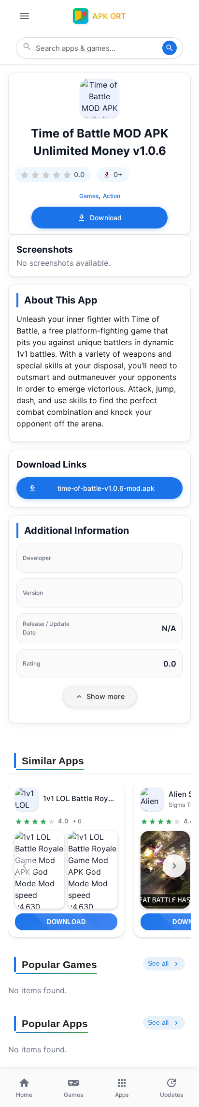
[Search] (169, 48)
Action (111, 195)
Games (89, 195)
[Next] (174, 866)
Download (106, 217)
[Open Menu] (24, 16)
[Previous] (24, 866)
